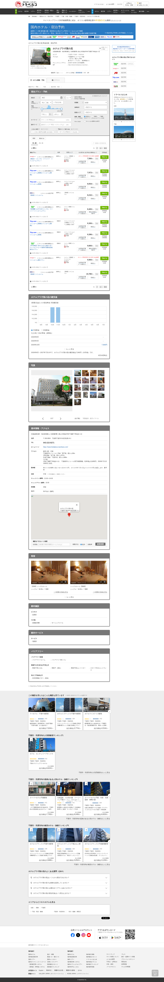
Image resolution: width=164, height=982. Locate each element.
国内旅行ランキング (53, 967)
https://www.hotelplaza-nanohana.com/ (55, 447)
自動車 (90, 544)
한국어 (80, 970)
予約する (104, 157)
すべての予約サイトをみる (68, 132)
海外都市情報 (90, 967)
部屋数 (76, 102)
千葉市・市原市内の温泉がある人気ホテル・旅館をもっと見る (88, 819)
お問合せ (129, 4)
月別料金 (36, 330)
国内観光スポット (52, 964)
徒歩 (83, 544)
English (41, 970)
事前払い (93, 162)
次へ (101, 148)
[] (116, 20)
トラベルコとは (98, 4)
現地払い (93, 198)
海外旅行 (70, 951)
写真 (44, 86)
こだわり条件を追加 (43, 132)
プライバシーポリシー (128, 959)
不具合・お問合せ (112, 961)
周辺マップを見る (75, 60)
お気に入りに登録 (104, 48)
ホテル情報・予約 (38, 80)
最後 (105, 148)
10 (129, 121)
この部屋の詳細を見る (61, 592)
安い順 (34, 143)
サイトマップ (111, 954)
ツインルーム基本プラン (37, 260)
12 (132, 121)
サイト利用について (113, 956)
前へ (43, 418)
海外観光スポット (91, 957)
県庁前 (72, 58)
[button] (56, 72)
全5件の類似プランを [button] (39, 216)
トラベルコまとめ (91, 959)
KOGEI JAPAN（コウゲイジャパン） (78, 973)
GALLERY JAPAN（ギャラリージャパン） (51, 973)
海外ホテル (70, 954)
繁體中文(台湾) (58, 970)
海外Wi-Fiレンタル (73, 967)
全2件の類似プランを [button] (39, 166)
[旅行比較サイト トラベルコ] (29, 16)
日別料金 (46, 330)
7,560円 (104, 345)
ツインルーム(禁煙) (35, 184)
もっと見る (70, 349)
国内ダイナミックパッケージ (37, 962)
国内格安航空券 (33, 957)
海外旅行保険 (90, 954)
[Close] (76, 505)
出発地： (36, 544)
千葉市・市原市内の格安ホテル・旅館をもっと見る (92, 864)
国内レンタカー (52, 959)
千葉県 (70, 54)
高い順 (41, 143)
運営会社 (124, 961)
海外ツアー (70, 959)
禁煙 (34, 138)
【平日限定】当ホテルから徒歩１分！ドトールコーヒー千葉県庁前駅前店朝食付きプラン (41, 247)
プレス (123, 954)
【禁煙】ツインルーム (36, 195)
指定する (89, 107)
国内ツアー (31, 959)
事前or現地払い (93, 212)
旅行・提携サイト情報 (128, 956)
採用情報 (124, 964)
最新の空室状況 (100, 143)
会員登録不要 (82, 161)
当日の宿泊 (79, 97)
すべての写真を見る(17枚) (39, 68)
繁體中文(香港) (70, 970)
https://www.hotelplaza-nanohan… (78, 65)
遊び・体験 (50, 954)
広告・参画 (110, 964)
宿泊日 (33, 97)
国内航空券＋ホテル (36, 964)
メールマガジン (111, 967)
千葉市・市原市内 (78, 54)
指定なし (88, 116)
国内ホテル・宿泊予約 (47, 27)
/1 (64, 582)
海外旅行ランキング (92, 964)
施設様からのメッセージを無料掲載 (124, 48)
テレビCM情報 (125, 967)
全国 (32, 908)
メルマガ (119, 4)
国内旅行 (31, 951)
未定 (43, 97)
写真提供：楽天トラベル (37, 66)
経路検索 (100, 544)
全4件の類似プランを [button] (39, 253)
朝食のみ (41, 138)
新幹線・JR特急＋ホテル (37, 967)
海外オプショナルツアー (74, 964)
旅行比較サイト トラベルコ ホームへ (38, 945)
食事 (58, 152)
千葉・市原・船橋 (37, 911)
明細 (96, 158)
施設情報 (123, 63)
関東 (37, 908)
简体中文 (49, 970)
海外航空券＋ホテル (73, 962)
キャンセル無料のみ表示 (93, 121)
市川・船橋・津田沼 (75, 911)
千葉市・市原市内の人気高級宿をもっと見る (94, 772)
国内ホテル (31, 954)
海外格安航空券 (72, 957)
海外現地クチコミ (91, 962)
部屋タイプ (69, 152)
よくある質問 (110, 4)
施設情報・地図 (55, 86)
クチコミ (57, 80)
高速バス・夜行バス (53, 957)
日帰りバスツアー (52, 962)
